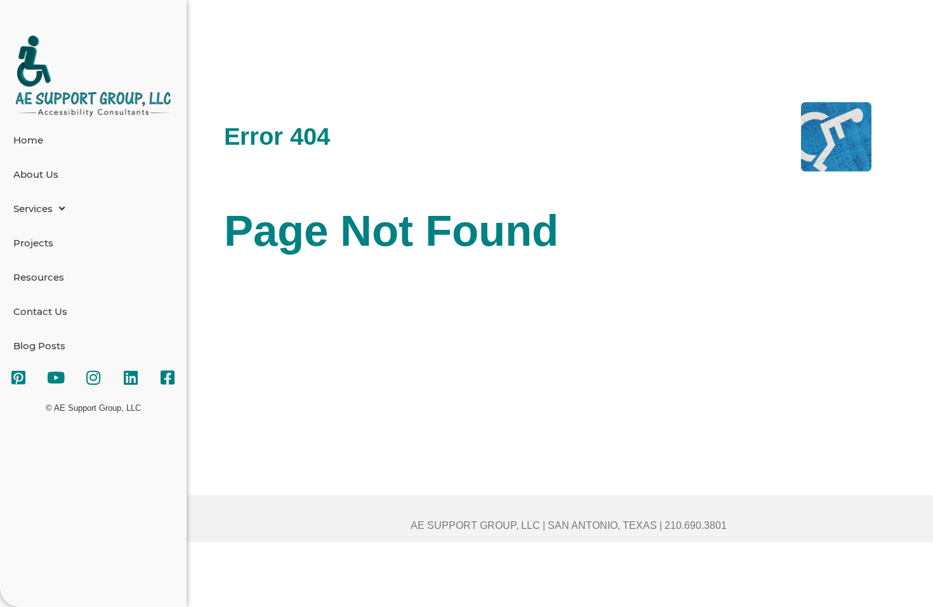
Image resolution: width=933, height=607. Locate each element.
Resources (38, 277)
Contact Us (40, 311)
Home (28, 140)
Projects (33, 243)
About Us (35, 174)
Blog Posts (39, 346)
